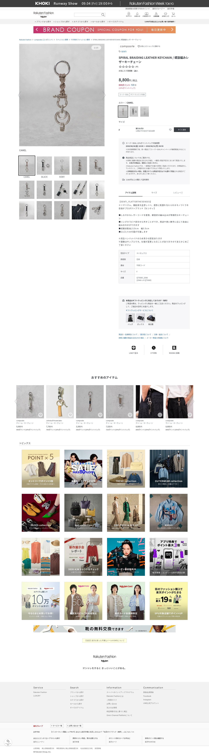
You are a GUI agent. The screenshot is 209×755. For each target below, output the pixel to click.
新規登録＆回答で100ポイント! (138, 9)
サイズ (154, 192)
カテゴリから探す (77, 700)
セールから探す (76, 704)
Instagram (147, 700)
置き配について (145, 334)
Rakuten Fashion (25, 39)
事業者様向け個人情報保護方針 (67, 748)
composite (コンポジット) (43, 39)
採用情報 (98, 748)
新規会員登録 (148, 692)
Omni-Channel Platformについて (119, 715)
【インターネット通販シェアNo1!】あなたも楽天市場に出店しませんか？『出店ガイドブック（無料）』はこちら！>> (92, 732)
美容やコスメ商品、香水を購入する (85, 738)
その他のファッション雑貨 (80, 39)
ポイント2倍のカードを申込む (119, 738)
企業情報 (36, 748)
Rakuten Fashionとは (115, 696)
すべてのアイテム (77, 707)
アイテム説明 (130, 192)
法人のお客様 (112, 707)
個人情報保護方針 (48, 748)
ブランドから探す (77, 692)
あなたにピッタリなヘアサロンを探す (46, 738)
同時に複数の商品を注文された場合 (131, 338)
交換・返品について (161, 334)
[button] (61, 95)
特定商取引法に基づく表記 (117, 711)
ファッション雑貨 (62, 39)
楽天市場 (170, 9)
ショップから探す (77, 696)
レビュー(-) (178, 192)
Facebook (147, 696)
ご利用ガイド (112, 700)
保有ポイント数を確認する (154, 738)
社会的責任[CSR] (86, 748)
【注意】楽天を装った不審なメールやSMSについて (104, 640)
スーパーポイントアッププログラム (120, 692)
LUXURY (36, 696)
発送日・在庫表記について (128, 334)
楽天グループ (157, 9)
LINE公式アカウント (151, 703)
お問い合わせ (112, 704)
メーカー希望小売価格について (157, 338)
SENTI (124, 51)
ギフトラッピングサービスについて (139, 310)
